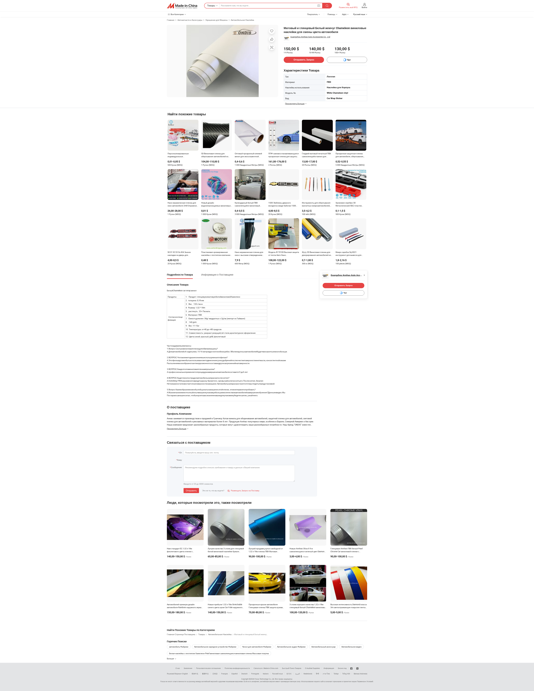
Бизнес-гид (342, 668)
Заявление (188, 668)
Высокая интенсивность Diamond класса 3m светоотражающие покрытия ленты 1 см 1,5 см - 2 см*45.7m (348, 607)
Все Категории (177, 14)
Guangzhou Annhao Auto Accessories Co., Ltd (310, 36)
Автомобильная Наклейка (242, 20)
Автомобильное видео (351, 646)
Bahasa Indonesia (360, 674)
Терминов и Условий (365, 681)
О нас (177, 668)
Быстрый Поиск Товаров (291, 668)
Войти (364, 7)
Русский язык (277, 674)
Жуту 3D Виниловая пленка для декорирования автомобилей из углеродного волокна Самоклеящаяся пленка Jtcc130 (316, 254)
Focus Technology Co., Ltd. (265, 679)
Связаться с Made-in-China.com (266, 668)
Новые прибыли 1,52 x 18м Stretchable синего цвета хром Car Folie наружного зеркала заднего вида (225, 607)
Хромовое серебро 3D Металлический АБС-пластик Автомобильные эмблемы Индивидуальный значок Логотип (350, 204)
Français (224, 674)
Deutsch (244, 674)
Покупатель (312, 14)
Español (235, 674)
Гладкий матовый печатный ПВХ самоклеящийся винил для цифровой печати (316, 155)
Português (255, 674)
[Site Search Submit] (327, 5)
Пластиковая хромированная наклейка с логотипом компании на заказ (215, 254)
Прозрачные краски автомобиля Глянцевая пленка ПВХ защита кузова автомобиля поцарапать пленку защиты (267, 607)
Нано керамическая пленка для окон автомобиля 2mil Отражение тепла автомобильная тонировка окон (183, 204)
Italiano (266, 674)
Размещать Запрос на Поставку (243, 490)
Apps (344, 14)
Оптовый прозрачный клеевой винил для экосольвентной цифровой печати (248, 155)
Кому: (179, 460)
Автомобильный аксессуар (323, 646)
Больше (170, 658)
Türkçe (336, 674)
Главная (170, 20)
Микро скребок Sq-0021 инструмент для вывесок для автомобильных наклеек (348, 254)
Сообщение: (176, 467)
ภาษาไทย (326, 674)
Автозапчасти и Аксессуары (189, 20)
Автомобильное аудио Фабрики (291, 646)
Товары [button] (211, 5)
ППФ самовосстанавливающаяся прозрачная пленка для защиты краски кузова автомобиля (283, 155)
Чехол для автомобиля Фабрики (256, 646)
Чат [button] (349, 60)
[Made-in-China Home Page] (182, 6)
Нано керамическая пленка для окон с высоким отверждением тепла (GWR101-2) (249, 254)
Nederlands (308, 674)
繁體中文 (205, 674)
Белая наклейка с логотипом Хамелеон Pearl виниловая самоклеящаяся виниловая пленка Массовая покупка (219, 653)
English (185, 674)
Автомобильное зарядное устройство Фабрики (215, 646)
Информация (329, 668)
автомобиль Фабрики (178, 646)
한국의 (288, 674)
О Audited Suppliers (312, 668)
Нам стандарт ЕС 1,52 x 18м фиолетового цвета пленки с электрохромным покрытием (180, 551)
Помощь (331, 14)
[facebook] (351, 668)
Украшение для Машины (216, 20)
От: (180, 452)
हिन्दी (317, 674)
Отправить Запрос (304, 59)
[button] (318, 5)
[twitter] (357, 668)
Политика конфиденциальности (237, 668)
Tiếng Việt (346, 674)
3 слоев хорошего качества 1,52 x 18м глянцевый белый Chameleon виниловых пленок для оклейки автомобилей (308, 607)
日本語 (214, 674)
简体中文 (195, 674)
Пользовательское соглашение (208, 668)
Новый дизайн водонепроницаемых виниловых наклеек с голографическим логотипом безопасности (216, 204)
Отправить (191, 490)
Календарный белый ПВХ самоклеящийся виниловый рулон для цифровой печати (247, 204)
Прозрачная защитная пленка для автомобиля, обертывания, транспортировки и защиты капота (350, 155)
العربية (297, 674)
